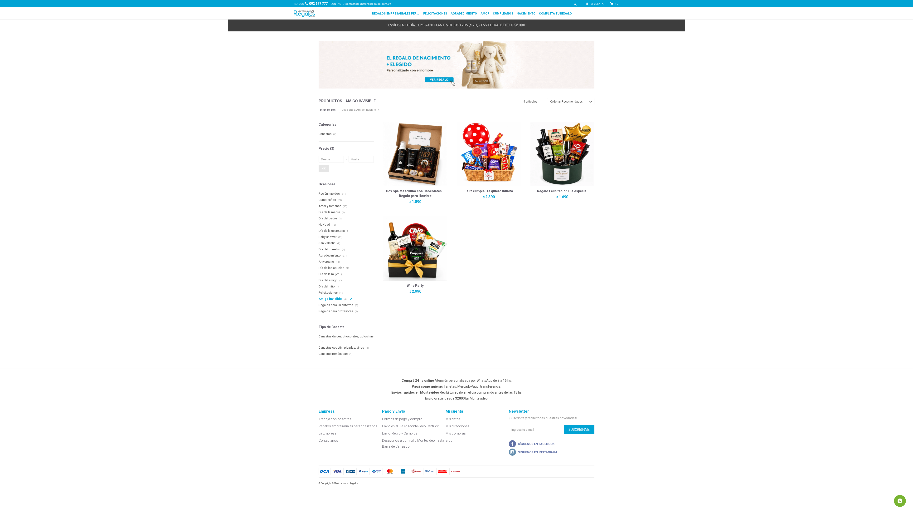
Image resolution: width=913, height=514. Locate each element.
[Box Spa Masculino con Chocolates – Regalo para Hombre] (415, 154)
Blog (449, 440)
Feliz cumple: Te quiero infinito (489, 191)
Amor (485, 13)
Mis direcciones (457, 426)
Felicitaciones (435, 13)
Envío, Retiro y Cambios (400, 433)
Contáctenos (328, 440)
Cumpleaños (503, 13)
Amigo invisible (358, 109)
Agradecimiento (464, 13)
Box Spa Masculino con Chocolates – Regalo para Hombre (415, 193)
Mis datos (453, 419)
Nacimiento (526, 13)
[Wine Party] (415, 248)
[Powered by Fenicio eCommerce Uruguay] (587, 483)
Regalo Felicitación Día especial (562, 191)
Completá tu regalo (555, 13)
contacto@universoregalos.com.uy (368, 3)
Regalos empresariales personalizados (396, 13)
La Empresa (327, 433)
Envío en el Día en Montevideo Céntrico (410, 426)
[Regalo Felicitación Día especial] (562, 154)
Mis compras (456, 433)
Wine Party (415, 285)
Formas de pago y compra (402, 419)
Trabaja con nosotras (335, 419)
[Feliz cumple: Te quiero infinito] (489, 154)
